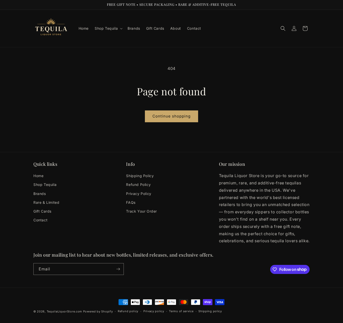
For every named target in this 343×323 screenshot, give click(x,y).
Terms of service (181, 311)
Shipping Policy (140, 176)
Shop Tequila (44, 184)
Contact (40, 220)
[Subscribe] (118, 269)
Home (38, 176)
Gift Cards (42, 211)
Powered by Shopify (98, 311)
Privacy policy (153, 311)
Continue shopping (171, 116)
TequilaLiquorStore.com (64, 311)
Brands (39, 193)
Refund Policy (138, 184)
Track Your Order (141, 211)
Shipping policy (210, 311)
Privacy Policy (138, 193)
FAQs (130, 202)
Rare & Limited (46, 202)
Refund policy (128, 311)
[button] (108, 28)
